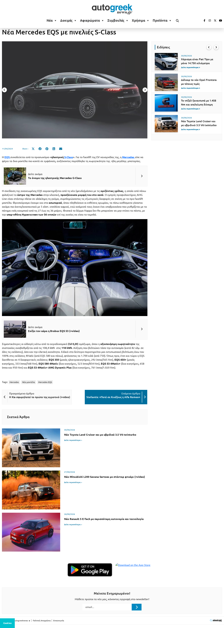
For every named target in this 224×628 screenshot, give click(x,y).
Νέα (50, 20)
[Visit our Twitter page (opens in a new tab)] (214, 20)
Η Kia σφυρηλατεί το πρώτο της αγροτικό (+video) (39, 397)
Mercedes (14, 382)
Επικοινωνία (58, 620)
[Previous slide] (4, 89)
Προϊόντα (160, 20)
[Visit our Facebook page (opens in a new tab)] (202, 20)
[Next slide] (145, 89)
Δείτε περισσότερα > (73, 440)
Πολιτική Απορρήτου (42, 620)
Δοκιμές (66, 20)
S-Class (68, 157)
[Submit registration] (137, 607)
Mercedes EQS (45, 382)
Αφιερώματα (90, 20)
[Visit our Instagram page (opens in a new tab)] (208, 20)
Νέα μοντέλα (28, 382)
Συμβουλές (115, 20)
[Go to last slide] (208, 47)
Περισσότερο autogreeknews (15, 620)
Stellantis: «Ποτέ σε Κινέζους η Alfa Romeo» (113, 397)
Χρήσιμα (138, 20)
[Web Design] (216, 620)
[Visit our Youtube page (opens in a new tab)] (219, 20)
